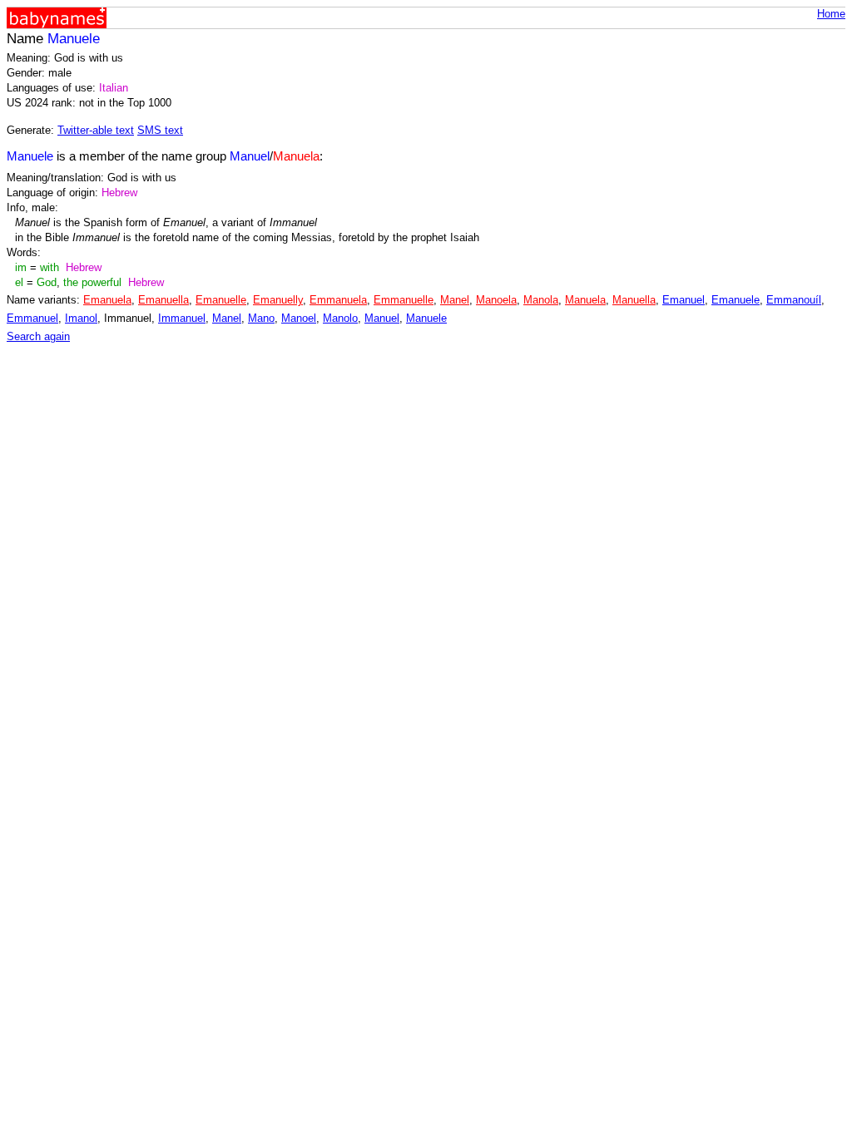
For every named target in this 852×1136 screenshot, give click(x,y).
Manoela (496, 300)
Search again (38, 336)
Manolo (340, 318)
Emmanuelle (403, 300)
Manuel (381, 318)
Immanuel (182, 318)
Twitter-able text (95, 130)
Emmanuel (32, 318)
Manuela (585, 300)
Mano (261, 318)
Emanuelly (278, 300)
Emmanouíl (793, 300)
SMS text (160, 130)
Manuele (426, 318)
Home (831, 13)
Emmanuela (338, 300)
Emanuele (735, 300)
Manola (540, 300)
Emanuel (683, 300)
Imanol (81, 318)
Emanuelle (221, 300)
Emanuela (107, 300)
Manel (454, 300)
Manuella (634, 300)
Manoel (298, 318)
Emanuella (163, 300)
